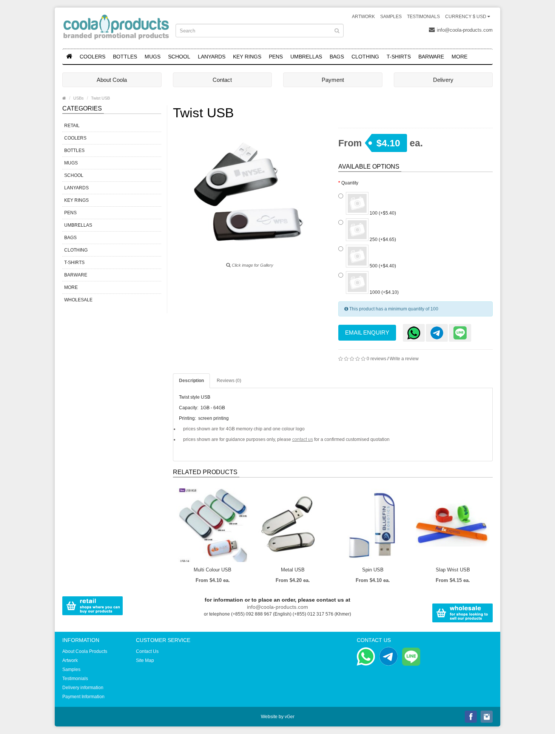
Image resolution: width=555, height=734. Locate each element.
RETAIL (72, 125)
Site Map (145, 660)
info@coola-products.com (465, 30)
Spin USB (373, 570)
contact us (302, 439)
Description (191, 380)
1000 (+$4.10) (383, 292)
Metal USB (293, 570)
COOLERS (92, 57)
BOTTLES (125, 57)
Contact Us (147, 651)
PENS (276, 57)
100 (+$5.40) (382, 213)
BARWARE (431, 57)
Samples (391, 16)
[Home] (69, 56)
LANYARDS (211, 57)
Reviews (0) (229, 380)
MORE (459, 57)
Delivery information (82, 687)
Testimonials (423, 16)
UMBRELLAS (306, 57)
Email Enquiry (367, 332)
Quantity (349, 183)
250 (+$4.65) (382, 239)
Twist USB (100, 98)
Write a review (404, 358)
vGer (289, 716)
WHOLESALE (78, 300)
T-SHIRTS (399, 57)
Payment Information (83, 696)
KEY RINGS (247, 57)
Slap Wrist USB (453, 570)
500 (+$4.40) (382, 266)
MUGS (152, 57)
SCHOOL (179, 57)
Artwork (363, 16)
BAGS (337, 57)
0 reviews (376, 358)
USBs (78, 98)
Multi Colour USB (212, 570)
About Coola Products (84, 651)
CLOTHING (365, 57)
